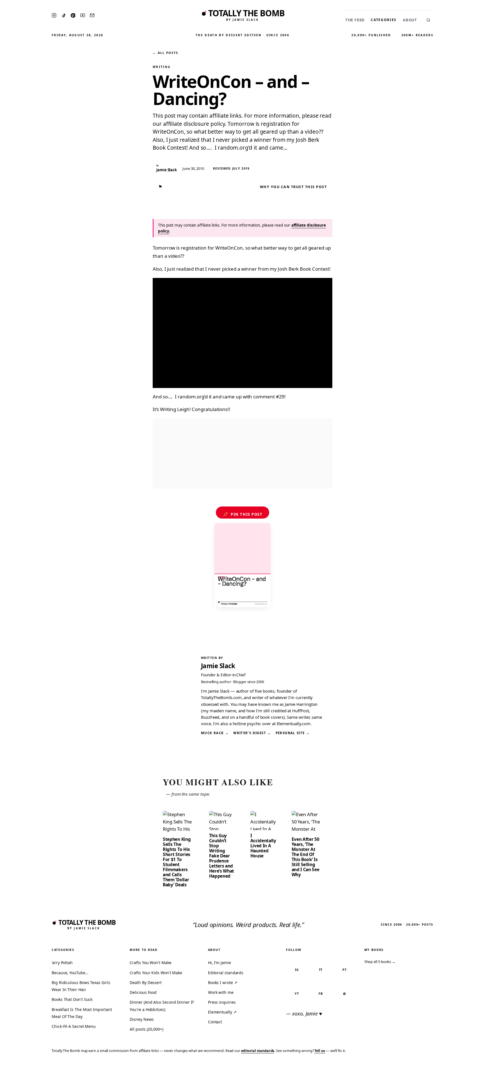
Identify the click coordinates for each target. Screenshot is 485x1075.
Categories (384, 19)
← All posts (165, 53)
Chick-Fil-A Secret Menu (74, 1026)
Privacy (374, 1067)
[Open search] (428, 20)
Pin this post (243, 514)
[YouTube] (82, 15)
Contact (215, 1021)
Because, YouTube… (70, 972)
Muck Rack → (215, 733)
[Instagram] (54, 15)
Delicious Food (143, 992)
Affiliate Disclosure (426, 1067)
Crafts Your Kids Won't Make (156, 972)
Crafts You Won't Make (150, 962)
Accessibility (466, 1067)
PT (344, 969)
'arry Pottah (62, 962)
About (410, 20)
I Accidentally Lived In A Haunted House (263, 845)
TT (321, 969)
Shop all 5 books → (380, 961)
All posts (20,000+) (146, 1029)
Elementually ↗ (222, 1012)
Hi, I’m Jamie (219, 962)
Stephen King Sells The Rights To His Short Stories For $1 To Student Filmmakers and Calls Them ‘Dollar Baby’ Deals (177, 862)
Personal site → (293, 733)
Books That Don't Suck (72, 999)
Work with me (221, 992)
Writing (162, 67)
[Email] (92, 15)
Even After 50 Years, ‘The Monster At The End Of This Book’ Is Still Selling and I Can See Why (305, 857)
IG (297, 969)
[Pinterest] (73, 15)
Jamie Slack (218, 665)
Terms (394, 1067)
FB (321, 993)
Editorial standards (225, 972)
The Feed (355, 20)
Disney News (142, 1019)
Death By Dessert (146, 982)
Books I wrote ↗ (222, 982)
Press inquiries (222, 1002)
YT (297, 993)
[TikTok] (63, 15)
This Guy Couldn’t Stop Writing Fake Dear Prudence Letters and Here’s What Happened (221, 855)
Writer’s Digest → (252, 733)
